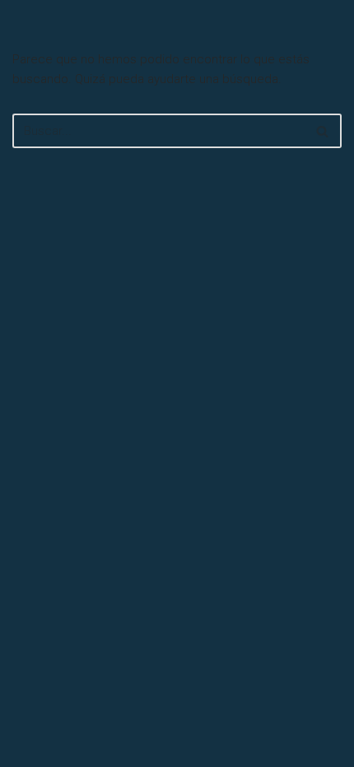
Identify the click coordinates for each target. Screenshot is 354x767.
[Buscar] (323, 131)
